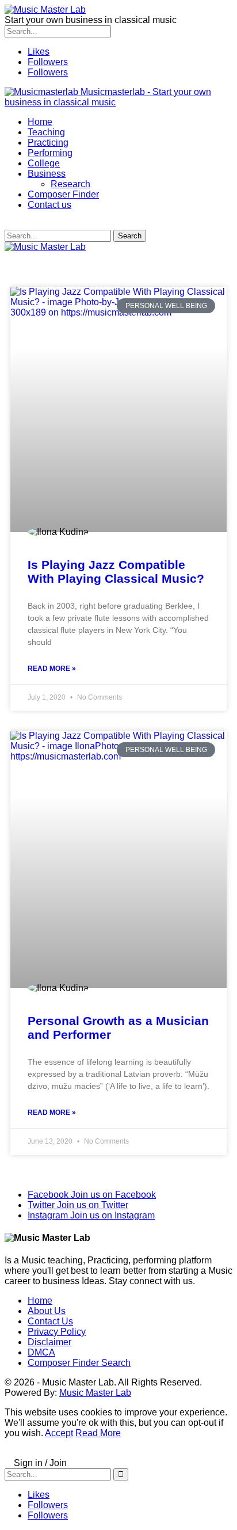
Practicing (48, 142)
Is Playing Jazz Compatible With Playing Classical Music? (116, 571)
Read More (98, 1433)
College (44, 163)
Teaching (46, 132)
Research (70, 184)
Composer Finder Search (79, 1363)
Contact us (49, 205)
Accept (59, 1433)
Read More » (52, 669)
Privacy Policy (57, 1332)
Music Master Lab (95, 1393)
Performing (50, 153)
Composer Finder (63, 194)
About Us (47, 1311)
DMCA (41, 1352)
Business (47, 174)
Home (40, 122)
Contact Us (50, 1321)
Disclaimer (49, 1342)
